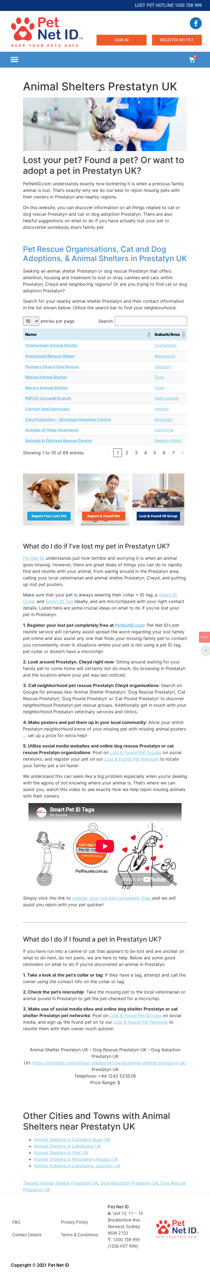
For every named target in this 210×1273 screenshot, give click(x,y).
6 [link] (164, 452)
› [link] (182, 452)
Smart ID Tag (59, 601)
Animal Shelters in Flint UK (61, 1152)
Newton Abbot (168, 440)
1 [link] (118, 452)
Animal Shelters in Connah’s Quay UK (72, 1139)
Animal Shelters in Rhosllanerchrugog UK (76, 1159)
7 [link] (173, 452)
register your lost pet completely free (111, 898)
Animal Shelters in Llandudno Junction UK (77, 1165)
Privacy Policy (74, 1222)
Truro (159, 377)
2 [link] (127, 452)
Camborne (164, 430)
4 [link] (145, 452)
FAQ (16, 1222)
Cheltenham (165, 345)
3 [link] (136, 452)
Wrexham (163, 419)
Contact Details (27, 1234)
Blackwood (164, 356)
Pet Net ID (33, 558)
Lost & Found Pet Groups (136, 752)
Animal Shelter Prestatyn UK (69, 1183)
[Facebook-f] (196, 23)
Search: (105, 321)
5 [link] (154, 452)
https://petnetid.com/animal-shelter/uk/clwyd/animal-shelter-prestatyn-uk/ (109, 1063)
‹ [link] (108, 452)
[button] (14, 60)
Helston (161, 408)
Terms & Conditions (79, 1234)
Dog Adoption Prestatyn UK (129, 1183)
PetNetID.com (129, 625)
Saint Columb (166, 398)
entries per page (57, 321)
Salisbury (162, 366)
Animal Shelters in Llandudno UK (67, 1146)
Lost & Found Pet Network (131, 759)
